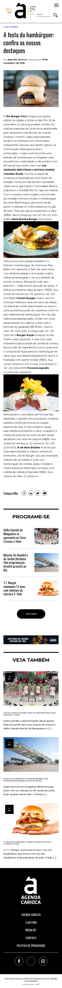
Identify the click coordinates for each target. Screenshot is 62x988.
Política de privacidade (31, 945)
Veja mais (31, 614)
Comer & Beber (10, 27)
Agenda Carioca (31, 914)
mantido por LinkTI (31, 984)
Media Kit (31, 930)
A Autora (31, 922)
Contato (31, 938)
